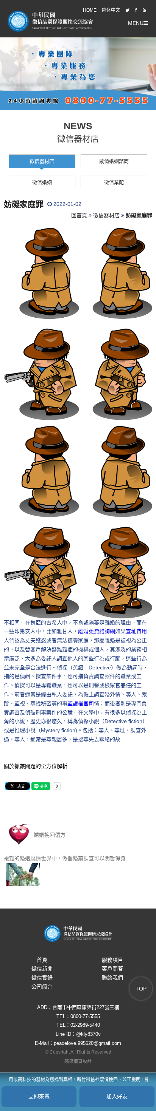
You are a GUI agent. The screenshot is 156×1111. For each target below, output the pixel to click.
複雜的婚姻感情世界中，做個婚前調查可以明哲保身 (65, 858)
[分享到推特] (127, 10)
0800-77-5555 (85, 1016)
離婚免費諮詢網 (96, 631)
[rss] (144, 10)
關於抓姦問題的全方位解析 (35, 766)
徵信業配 (114, 182)
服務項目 (112, 960)
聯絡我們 (112, 978)
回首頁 (79, 215)
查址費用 (136, 631)
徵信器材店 (42, 161)
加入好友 (117, 1096)
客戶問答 (112, 969)
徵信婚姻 (42, 182)
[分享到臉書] (136, 10)
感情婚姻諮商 (114, 161)
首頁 (42, 960)
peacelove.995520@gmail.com (87, 1043)
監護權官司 (80, 703)
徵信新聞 (42, 969)
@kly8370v (88, 1034)
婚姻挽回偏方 (49, 835)
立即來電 (39, 1096)
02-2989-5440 (85, 1025)
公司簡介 (42, 987)
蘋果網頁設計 (78, 1061)
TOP (141, 989)
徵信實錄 (42, 978)
